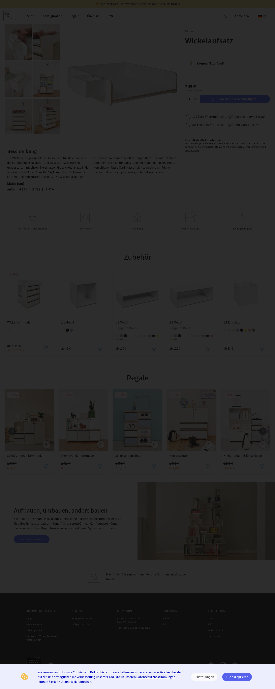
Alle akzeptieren (237, 677)
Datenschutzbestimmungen (155, 677)
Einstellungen (204, 677)
